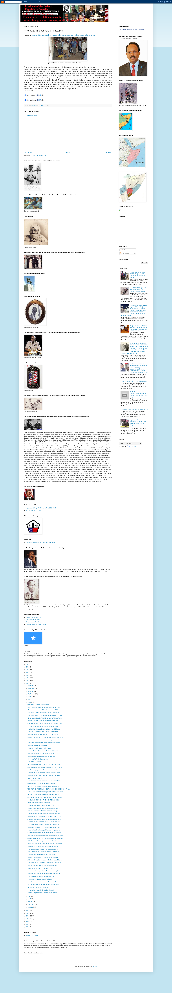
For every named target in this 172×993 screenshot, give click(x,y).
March (30, 901)
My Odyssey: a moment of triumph (38, 887)
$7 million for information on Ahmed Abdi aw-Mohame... (44, 833)
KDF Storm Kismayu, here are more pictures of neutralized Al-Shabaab (138, 289)
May (29, 896)
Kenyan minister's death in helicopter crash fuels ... (43, 808)
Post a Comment (32, 115)
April (29, 899)
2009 (28, 916)
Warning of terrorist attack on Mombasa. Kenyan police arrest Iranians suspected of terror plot (63, 35)
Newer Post (28, 152)
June (29, 702)
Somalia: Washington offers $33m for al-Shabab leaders (45, 835)
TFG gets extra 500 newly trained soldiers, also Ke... (43, 794)
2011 (28, 910)
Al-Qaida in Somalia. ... (33, 935)
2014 (28, 678)
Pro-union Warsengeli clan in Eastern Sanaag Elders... (44, 871)
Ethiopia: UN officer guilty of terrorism (39, 748)
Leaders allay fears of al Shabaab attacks (135, 381)
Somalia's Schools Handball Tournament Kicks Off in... (44, 863)
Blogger (94, 966)
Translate (134, 446)
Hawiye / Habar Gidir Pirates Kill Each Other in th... (43, 751)
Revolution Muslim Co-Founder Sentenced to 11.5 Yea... (45, 715)
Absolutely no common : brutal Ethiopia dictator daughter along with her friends (137, 274)
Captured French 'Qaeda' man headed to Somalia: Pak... (45, 723)
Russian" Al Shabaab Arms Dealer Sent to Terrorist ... (44, 822)
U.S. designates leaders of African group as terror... (43, 726)
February (31, 904)
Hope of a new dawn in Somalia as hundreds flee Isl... (44, 813)
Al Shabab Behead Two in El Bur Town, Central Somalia (45, 797)
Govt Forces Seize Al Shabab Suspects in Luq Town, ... (44, 707)
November (31, 688)
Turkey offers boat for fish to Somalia (39, 803)
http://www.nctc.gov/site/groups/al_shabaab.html (41, 542)
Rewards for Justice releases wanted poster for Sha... (44, 740)
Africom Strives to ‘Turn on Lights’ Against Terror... (43, 721)
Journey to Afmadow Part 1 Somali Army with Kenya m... (45, 838)
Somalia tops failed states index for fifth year (41, 756)
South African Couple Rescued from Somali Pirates (43, 729)
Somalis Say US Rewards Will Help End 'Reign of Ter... (44, 816)
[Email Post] (47, 105)
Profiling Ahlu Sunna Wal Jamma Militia (39, 868)
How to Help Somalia (34, 762)
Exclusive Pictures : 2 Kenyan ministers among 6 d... (43, 811)
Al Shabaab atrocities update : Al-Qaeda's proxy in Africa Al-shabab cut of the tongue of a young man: (139, 394)
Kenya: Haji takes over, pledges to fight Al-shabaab (43, 743)
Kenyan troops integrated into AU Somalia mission (43, 857)
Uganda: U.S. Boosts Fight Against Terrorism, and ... (43, 824)
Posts (123, 250)
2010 (28, 913)
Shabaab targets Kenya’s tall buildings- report (42, 893)
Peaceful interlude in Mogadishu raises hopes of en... (44, 830)
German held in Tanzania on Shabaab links (41, 783)
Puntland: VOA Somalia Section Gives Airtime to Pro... (44, 775)
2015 (28, 675)
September (31, 694)
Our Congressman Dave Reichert (36, 624)
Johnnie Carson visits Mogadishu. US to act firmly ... (43, 805)
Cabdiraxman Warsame (125, 29)
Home (68, 152)
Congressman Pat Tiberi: (34, 622)
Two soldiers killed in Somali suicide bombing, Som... (44, 773)
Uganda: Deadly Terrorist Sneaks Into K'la (40, 876)
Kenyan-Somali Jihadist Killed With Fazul (135, 409)
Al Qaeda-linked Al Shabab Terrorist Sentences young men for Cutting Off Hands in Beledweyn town (139, 328)
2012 (28, 683)
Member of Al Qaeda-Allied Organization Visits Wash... (44, 718)
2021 (28, 664)
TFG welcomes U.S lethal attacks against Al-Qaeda (43, 764)
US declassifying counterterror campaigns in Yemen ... (44, 770)
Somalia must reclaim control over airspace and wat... (44, 781)
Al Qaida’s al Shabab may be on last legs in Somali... (44, 884)
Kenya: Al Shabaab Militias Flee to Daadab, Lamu (43, 732)
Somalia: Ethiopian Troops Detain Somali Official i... (43, 753)
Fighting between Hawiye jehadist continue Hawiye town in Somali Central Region (138, 422)
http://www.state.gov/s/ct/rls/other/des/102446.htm (41, 508)
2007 (28, 921)
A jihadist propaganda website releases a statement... (44, 819)
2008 (28, 919)
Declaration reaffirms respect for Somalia (40, 879)
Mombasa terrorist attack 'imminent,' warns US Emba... (44, 710)
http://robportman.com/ (33, 619)
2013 (28, 680)
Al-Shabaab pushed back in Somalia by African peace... (45, 767)
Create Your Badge (138, 29)
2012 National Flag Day (35, 778)
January (30, 907)
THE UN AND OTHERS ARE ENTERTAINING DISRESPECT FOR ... (48, 789)
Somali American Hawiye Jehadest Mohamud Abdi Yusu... (45, 737)
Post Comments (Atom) (40, 155)
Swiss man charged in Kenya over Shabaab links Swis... (45, 843)
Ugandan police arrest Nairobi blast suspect (41, 854)
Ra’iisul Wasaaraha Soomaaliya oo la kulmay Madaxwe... (45, 792)
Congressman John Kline (34, 617)
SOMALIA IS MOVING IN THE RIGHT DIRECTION (43, 800)
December (31, 686)
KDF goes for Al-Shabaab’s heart (37, 759)
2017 (28, 670)
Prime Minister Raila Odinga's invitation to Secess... (43, 852)
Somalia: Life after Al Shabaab (37, 745)
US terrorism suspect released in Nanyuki (40, 890)
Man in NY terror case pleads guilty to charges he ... (43, 786)
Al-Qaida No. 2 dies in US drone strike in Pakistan (43, 846)
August (30, 696)
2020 (28, 667)
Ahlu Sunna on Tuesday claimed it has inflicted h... (43, 841)
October (30, 691)
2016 (28, 672)
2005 (28, 924)
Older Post (107, 152)
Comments (125, 253)
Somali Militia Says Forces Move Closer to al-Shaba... (44, 827)
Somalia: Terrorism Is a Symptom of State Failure (42, 734)
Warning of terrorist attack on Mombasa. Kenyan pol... (44, 712)
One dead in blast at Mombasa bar (38, 704)
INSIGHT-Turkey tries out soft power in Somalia (42, 865)
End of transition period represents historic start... (42, 882)
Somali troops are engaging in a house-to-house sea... (44, 873)
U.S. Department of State (33, 510)
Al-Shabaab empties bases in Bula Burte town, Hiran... (44, 860)
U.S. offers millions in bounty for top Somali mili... (42, 849)
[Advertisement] (67, 133)
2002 (28, 927)
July (29, 699)
